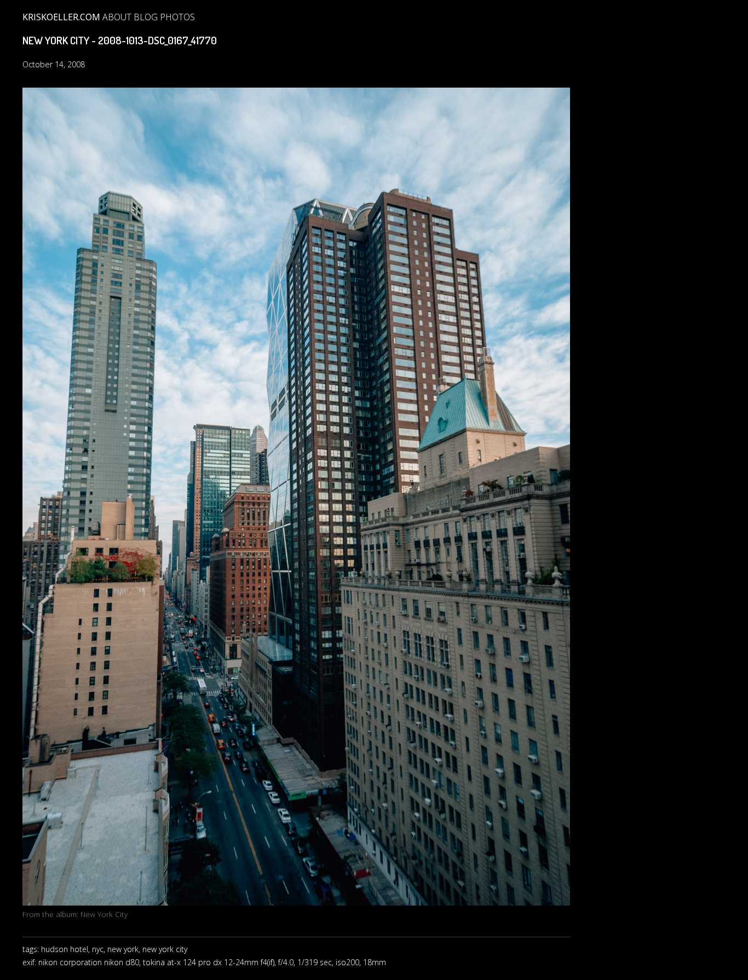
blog (146, 17)
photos (177, 17)
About (116, 17)
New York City (104, 914)
